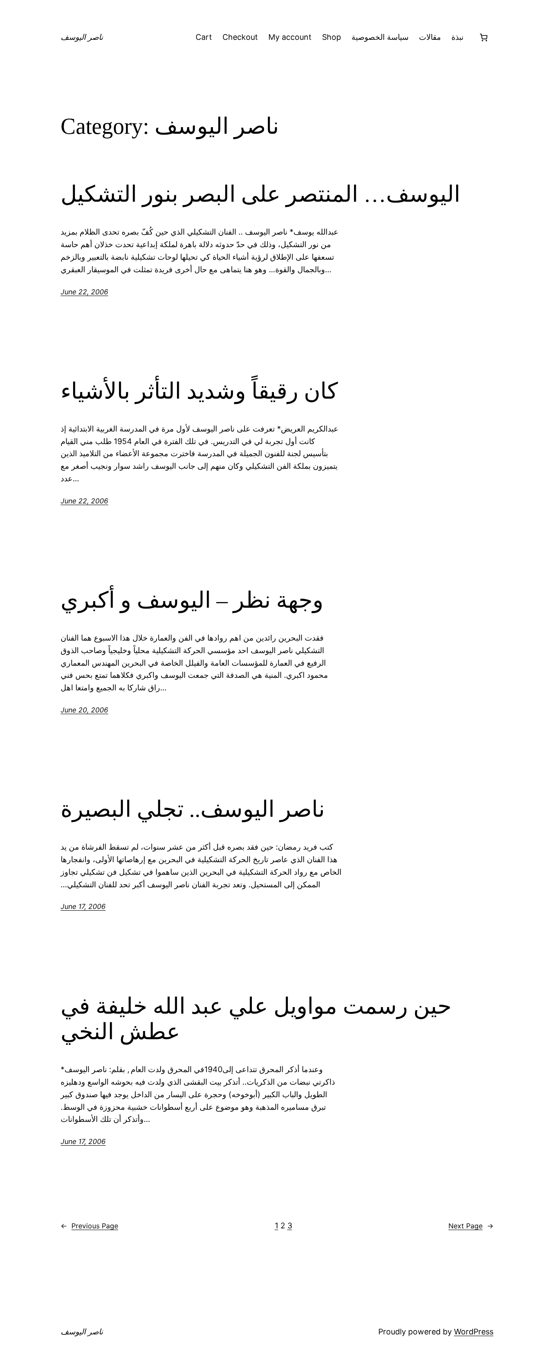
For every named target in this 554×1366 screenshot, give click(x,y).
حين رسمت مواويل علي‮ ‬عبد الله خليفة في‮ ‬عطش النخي (256, 1019)
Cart (204, 37)
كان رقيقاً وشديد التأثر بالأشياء (199, 391)
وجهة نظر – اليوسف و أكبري (192, 600)
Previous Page (89, 1225)
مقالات (430, 37)
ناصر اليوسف (82, 37)
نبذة (457, 37)
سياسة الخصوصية (380, 37)
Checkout (240, 37)
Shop (331, 37)
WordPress (473, 1331)
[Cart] (483, 37)
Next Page (470, 1225)
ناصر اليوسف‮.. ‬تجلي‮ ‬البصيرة (193, 809)
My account (290, 37)
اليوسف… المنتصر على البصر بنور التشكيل (260, 194)
